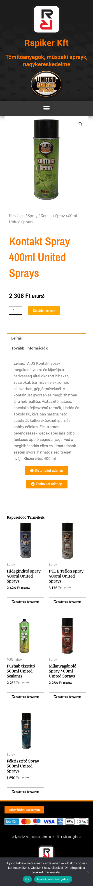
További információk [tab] (29, 348)
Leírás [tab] (16, 338)
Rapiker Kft (46, 43)
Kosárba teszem (44, 310)
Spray (32, 216)
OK (27, 879)
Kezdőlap (17, 216)
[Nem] (87, 871)
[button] (47, 108)
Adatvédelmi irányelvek (53, 879)
